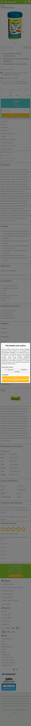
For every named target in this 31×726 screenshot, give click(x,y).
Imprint (11, 367)
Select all (15, 381)
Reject (15, 377)
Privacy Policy (5, 367)
